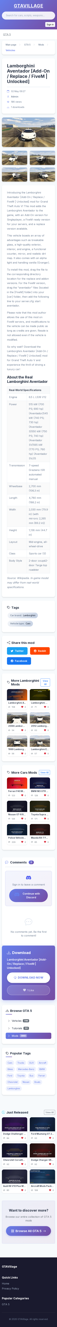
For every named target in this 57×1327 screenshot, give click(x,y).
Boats (37, 1082)
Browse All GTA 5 (28, 1231)
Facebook (21, 660)
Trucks (20, 1063)
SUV (31, 1063)
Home (5, 1283)
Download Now (30, 977)
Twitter (19, 650)
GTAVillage (28, 5)
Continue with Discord (31, 895)
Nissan (26, 1082)
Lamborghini (14, 1088)
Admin (14, 96)
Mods (41, 44)
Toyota (21, 1075)
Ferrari (41, 1075)
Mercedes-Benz (26, 1069)
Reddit (42, 650)
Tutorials (20, 1028)
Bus (31, 1075)
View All (45, 682)
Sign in (50, 24)
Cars (10, 1063)
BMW (42, 1069)
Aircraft (42, 1063)
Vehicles (20, 1020)
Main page (11, 44)
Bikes (10, 1069)
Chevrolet (13, 1082)
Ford (10, 1075)
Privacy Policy (10, 1288)
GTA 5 (7, 34)
